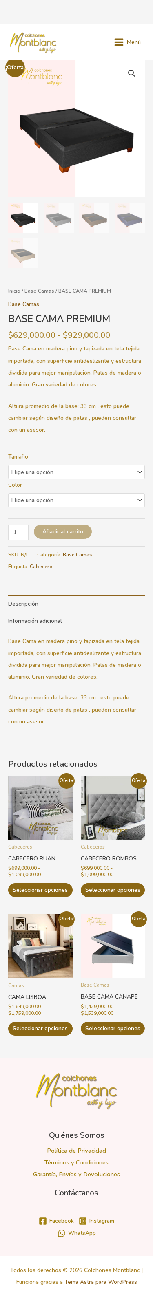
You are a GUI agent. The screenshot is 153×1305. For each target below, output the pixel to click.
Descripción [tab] (23, 604)
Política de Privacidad (76, 1150)
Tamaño (18, 457)
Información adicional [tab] (35, 621)
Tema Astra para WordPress (100, 1282)
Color (15, 485)
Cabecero (41, 566)
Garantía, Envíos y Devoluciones (76, 1174)
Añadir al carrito (62, 532)
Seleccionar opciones (40, 890)
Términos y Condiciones (76, 1162)
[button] (131, 73)
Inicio (14, 290)
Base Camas (39, 290)
